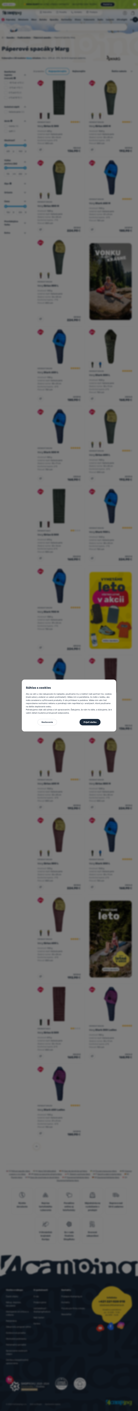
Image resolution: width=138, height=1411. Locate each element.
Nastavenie (47, 722)
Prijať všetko (90, 722)
